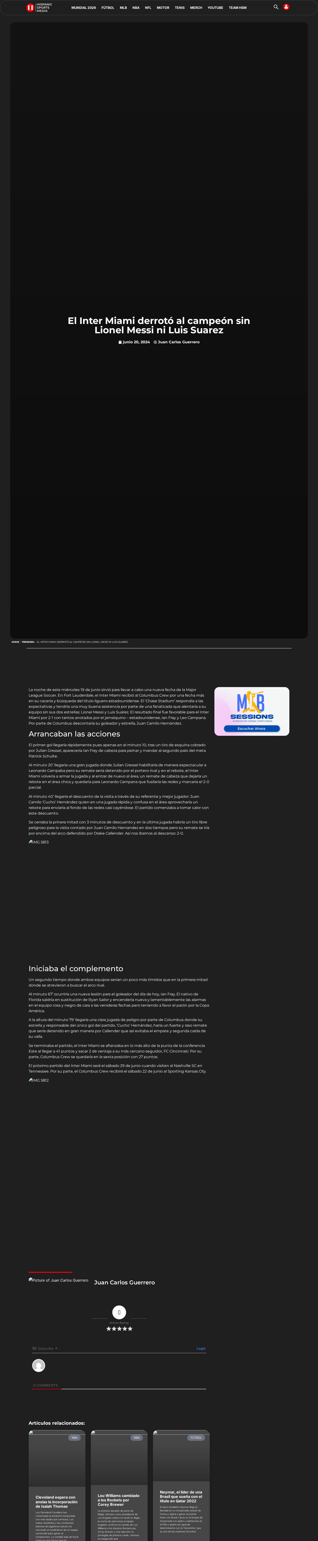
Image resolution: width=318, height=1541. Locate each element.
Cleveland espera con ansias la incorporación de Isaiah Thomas (57, 1501)
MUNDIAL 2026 (83, 8)
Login (201, 1348)
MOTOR (163, 8)
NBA (135, 8)
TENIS (180, 8)
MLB (123, 8)
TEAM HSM (238, 8)
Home (15, 641)
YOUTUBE (215, 8)
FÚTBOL (107, 8)
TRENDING (28, 641)
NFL (148, 8)
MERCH (196, 8)
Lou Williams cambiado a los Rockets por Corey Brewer (118, 1500)
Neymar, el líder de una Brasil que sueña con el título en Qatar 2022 (181, 1496)
